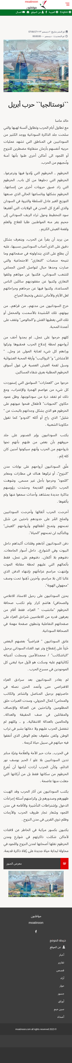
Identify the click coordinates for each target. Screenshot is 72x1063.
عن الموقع (36, 12)
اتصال (19, 12)
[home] (28, 12)
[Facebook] (46, 12)
